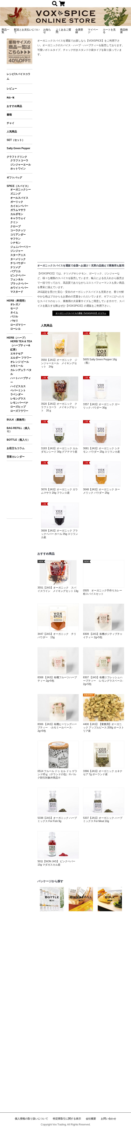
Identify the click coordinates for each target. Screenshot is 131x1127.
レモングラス (18, 398)
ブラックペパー (19, 283)
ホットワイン (18, 168)
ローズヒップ (18, 406)
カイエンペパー (19, 206)
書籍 (9, 114)
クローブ (15, 226)
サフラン (15, 238)
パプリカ (15, 271)
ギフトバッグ (14, 177)
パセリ (14, 320)
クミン (14, 222)
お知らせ (47, 31)
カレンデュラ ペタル (20, 372)
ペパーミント (18, 390)
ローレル (15, 328)
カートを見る (109, 31)
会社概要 (91, 1118)
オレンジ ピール (19, 361)
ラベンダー (16, 394)
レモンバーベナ (19, 402)
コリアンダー (18, 234)
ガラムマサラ (18, 210)
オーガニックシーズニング (20, 191)
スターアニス (18, 255)
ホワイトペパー (19, 287)
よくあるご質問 (63, 31)
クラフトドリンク (17, 156)
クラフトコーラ (19, 160)
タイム (14, 312)
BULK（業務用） (17, 419)
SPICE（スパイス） (18, 186)
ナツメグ (15, 267)
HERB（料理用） (17, 300)
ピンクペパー (18, 275)
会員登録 (79, 31)
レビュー (12, 88)
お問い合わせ (108, 1118)
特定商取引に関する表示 (67, 1118)
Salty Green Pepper (18, 148)
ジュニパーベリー (20, 246)
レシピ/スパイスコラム (18, 76)
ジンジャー (16, 250)
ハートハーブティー (20, 380)
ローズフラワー (19, 410)
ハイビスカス (18, 386)
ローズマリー (18, 324)
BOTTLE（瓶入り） (18, 439)
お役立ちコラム (16, 448)
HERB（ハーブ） (17, 337)
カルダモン (16, 214)
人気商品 (12, 131)
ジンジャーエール (20, 164)
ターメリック (18, 259)
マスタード (16, 291)
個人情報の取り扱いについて (31, 1118)
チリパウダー (18, 263)
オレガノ (15, 304)
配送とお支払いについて (27, 31)
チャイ (10, 123)
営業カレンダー (16, 456)
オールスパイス (19, 197)
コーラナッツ (18, 230)
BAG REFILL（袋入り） (18, 430)
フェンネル (16, 279)
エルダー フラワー (20, 357)
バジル (14, 316)
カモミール (16, 365)
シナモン (15, 242)
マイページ (93, 31)
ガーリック (16, 201)
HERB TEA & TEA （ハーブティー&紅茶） (21, 345)
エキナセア (16, 353)
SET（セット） (16, 140)
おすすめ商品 (14, 106)
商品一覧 (5, 31)
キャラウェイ (18, 218)
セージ (14, 308)
